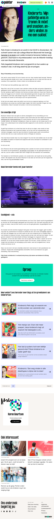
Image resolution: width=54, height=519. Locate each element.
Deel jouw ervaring (35, 2)
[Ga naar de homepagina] (7, 2)
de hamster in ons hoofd (27, 150)
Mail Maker (16, 421)
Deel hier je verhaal (26, 280)
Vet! (38, 9)
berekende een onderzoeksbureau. (11, 119)
